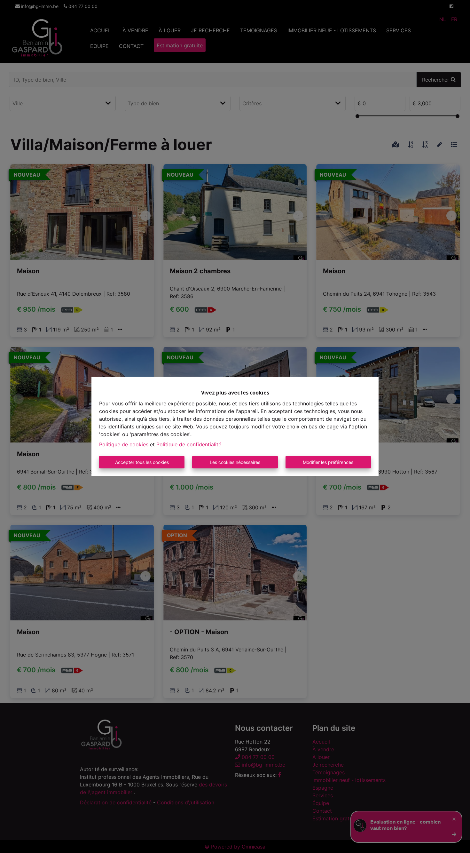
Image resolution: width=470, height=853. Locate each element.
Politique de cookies (123, 444)
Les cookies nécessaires (235, 462)
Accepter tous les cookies (142, 462)
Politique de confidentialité (188, 444)
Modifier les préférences (328, 462)
